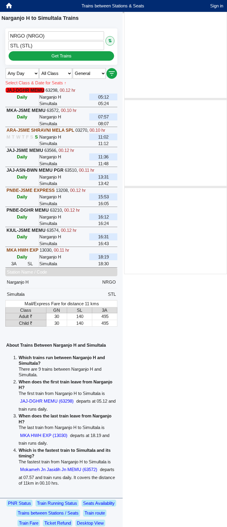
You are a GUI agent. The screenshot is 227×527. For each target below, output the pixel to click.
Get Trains (61, 55)
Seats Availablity (99, 503)
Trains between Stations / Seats (48, 512)
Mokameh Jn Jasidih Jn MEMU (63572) (58, 469)
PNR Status (19, 503)
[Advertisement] (175, 55)
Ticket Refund (57, 523)
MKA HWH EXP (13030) (43, 435)
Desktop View (90, 523)
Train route (95, 512)
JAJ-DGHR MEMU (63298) (47, 401)
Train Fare (28, 523)
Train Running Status (57, 503)
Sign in (216, 5)
